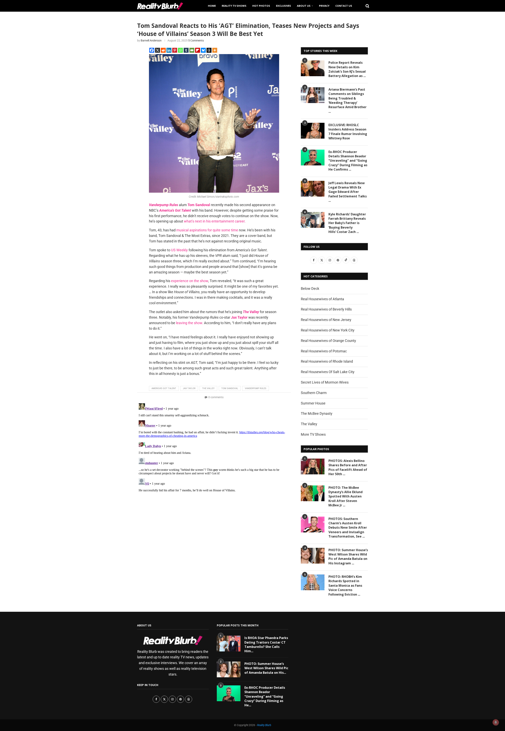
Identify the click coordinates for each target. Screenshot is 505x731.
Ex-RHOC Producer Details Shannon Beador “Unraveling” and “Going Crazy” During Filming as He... (264, 696)
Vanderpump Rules (255, 388)
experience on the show (189, 281)
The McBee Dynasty (316, 413)
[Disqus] (214, 451)
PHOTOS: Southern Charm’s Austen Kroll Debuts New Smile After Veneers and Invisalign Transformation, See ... (347, 528)
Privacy (324, 6)
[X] (157, 50)
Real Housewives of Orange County (328, 341)
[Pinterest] (174, 50)
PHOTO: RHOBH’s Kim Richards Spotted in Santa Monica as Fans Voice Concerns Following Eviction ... (345, 585)
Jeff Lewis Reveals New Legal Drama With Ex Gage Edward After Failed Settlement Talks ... (347, 192)
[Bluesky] (203, 50)
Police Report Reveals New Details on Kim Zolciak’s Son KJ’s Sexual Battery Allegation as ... (347, 69)
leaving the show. (189, 323)
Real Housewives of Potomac (324, 351)
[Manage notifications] (496, 722)
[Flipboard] (197, 50)
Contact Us (343, 6)
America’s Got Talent (164, 388)
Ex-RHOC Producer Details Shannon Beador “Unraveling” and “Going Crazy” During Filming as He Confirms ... (347, 161)
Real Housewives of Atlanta (322, 299)
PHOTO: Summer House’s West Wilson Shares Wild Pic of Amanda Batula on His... (266, 668)
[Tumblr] (186, 50)
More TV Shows (313, 434)
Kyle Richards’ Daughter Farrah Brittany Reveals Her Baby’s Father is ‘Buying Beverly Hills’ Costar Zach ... (347, 223)
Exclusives (283, 6)
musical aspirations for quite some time (207, 230)
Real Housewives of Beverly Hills (326, 309)
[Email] (191, 50)
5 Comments (196, 40)
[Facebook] (151, 50)
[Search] (366, 5)
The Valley (208, 388)
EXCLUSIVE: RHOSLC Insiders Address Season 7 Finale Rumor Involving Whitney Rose (347, 131)
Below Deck (310, 288)
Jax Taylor (189, 388)
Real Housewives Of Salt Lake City (327, 372)
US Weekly (179, 250)
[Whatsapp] (180, 50)
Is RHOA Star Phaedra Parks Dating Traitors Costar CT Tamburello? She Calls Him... (266, 644)
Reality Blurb (264, 725)
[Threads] (209, 50)
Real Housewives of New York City (327, 330)
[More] (214, 50)
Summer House (313, 403)
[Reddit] (163, 50)
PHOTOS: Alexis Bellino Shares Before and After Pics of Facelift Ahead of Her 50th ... (347, 467)
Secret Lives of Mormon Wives (325, 382)
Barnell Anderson (151, 40)
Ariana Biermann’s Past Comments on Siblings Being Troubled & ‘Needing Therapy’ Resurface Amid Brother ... (347, 100)
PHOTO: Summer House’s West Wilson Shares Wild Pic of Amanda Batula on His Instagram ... (348, 556)
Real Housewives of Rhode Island (327, 361)
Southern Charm (314, 393)
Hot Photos (261, 6)
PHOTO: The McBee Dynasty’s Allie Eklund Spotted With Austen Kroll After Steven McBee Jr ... (345, 496)
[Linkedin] (168, 50)
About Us (303, 6)
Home (212, 6)
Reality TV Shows (234, 6)
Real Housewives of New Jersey (326, 320)
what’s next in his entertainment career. (215, 221)
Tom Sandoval (229, 388)
